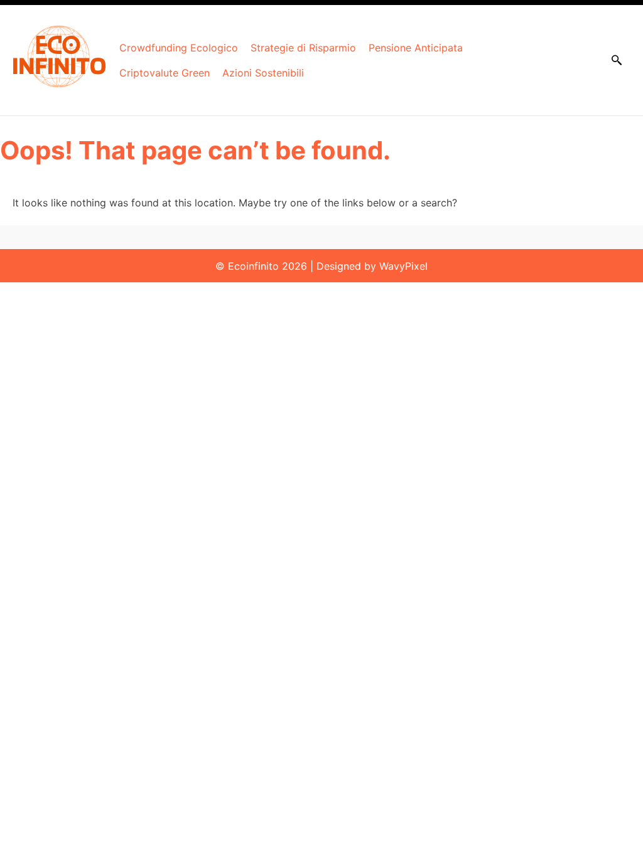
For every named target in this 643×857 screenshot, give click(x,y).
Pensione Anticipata (416, 47)
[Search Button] (616, 60)
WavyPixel (403, 266)
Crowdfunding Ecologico (178, 47)
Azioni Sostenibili (263, 73)
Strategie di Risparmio (303, 47)
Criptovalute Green (164, 73)
